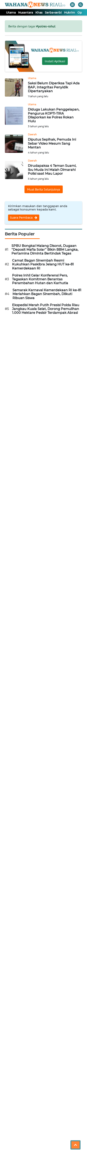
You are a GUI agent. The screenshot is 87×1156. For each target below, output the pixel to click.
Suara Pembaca (21, 217)
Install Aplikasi (55, 61)
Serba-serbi (53, 12)
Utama (11, 12)
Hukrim (69, 12)
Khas (38, 12)
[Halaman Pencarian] (80, 4)
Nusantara (25, 12)
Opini (81, 12)
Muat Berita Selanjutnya (43, 189)
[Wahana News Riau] (35, 4)
